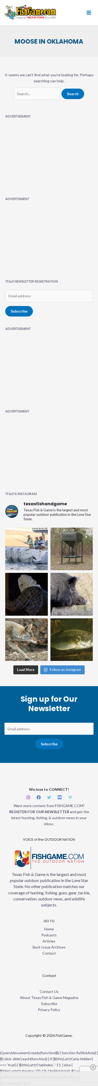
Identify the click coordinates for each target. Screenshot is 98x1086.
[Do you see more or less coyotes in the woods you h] (26, 639)
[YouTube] (59, 797)
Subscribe (19, 311)
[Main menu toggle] (89, 12)
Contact (49, 953)
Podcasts (49, 935)
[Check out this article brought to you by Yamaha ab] (26, 549)
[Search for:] (37, 93)
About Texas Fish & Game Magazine (49, 997)
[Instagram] (28, 797)
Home (49, 929)
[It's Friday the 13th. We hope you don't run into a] (26, 594)
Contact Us (49, 991)
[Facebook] (39, 797)
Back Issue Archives (49, 947)
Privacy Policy (49, 1009)
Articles (49, 941)
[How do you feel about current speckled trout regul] (71, 639)
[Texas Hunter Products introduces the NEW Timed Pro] (71, 549)
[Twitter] (49, 797)
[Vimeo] (70, 797)
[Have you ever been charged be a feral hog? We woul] (71, 594)
